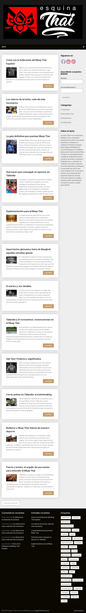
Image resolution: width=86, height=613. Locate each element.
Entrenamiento (66, 118)
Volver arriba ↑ (79, 611)
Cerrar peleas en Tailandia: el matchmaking (29, 394)
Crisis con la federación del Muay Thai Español (11, 546)
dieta (72, 534)
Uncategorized (66, 122)
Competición (65, 109)
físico (74, 551)
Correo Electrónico (68, 87)
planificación (66, 576)
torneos (74, 592)
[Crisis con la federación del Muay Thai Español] (11, 72)
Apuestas (65, 522)
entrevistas (78, 538)
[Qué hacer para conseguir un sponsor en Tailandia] (11, 186)
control (75, 530)
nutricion (65, 567)
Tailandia (78, 588)
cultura (64, 534)
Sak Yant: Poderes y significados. (24, 359)
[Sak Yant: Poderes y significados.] (11, 367)
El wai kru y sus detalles (18, 286)
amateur (76, 518)
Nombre (64, 78)
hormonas (76, 555)
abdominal (66, 518)
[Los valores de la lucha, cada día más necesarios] (11, 109)
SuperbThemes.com (42, 611)
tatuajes (65, 592)
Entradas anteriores (11, 503)
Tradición (65, 597)
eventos (73, 547)
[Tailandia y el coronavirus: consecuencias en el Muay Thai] (11, 330)
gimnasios (65, 555)
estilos (64, 547)
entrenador (66, 538)
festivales (65, 551)
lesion (64, 559)
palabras (75, 567)
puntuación (66, 584)
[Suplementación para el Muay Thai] (11, 218)
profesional (66, 580)
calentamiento (67, 526)
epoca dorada (67, 542)
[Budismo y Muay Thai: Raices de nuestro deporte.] (11, 438)
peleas (64, 572)
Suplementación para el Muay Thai (24, 211)
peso (72, 572)
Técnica (75, 597)
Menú (4, 47)
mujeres (65, 563)
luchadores (74, 559)
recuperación (66, 588)
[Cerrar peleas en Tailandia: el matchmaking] (11, 402)
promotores (78, 580)
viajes (64, 601)
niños (73, 563)
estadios (78, 542)
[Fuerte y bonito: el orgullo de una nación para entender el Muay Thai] (11, 477)
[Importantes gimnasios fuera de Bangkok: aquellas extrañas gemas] (11, 259)
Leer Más (48, 86)
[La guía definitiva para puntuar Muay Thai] (11, 146)
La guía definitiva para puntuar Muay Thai (28, 136)
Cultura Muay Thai (67, 114)
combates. (66, 530)
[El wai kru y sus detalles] (11, 293)
